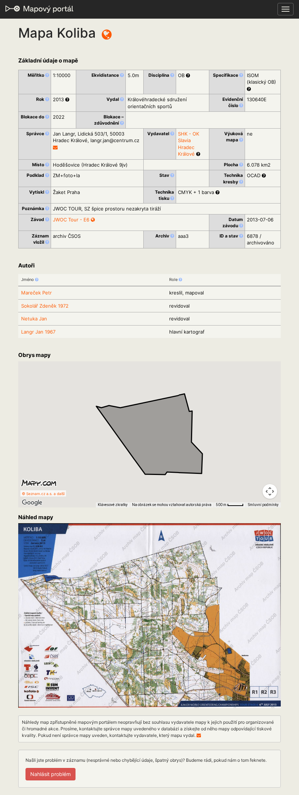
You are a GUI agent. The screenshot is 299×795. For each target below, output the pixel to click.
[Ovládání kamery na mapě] (270, 491)
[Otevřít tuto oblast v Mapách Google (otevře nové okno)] (32, 502)
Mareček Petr (36, 293)
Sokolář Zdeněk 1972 (45, 306)
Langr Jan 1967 (38, 332)
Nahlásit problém (50, 774)
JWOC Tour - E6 (72, 219)
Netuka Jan (34, 319)
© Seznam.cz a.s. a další (43, 493)
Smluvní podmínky (263, 505)
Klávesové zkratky (113, 505)
